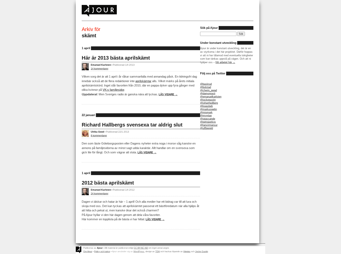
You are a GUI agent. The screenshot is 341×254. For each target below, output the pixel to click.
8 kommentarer (99, 135)
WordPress (138, 251)
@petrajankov (208, 121)
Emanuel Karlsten (101, 65)
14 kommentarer (99, 68)
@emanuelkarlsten (210, 96)
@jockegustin (208, 99)
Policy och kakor (102, 251)
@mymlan (206, 115)
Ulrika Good (97, 131)
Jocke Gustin (201, 251)
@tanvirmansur (208, 125)
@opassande (207, 118)
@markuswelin (208, 109)
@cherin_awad (208, 90)
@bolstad (205, 87)
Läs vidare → (168, 94)
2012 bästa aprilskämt (108, 183)
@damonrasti (207, 93)
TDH (157, 251)
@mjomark (206, 112)
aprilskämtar (143, 81)
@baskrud (206, 83)
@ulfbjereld (206, 128)
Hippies (186, 251)
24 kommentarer (99, 193)
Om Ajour (87, 251)
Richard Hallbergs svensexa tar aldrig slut (132, 125)
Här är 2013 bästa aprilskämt (116, 58)
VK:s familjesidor (113, 89)
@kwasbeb (206, 106)
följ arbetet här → (225, 62)
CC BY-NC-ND (141, 248)
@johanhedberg (209, 102)
